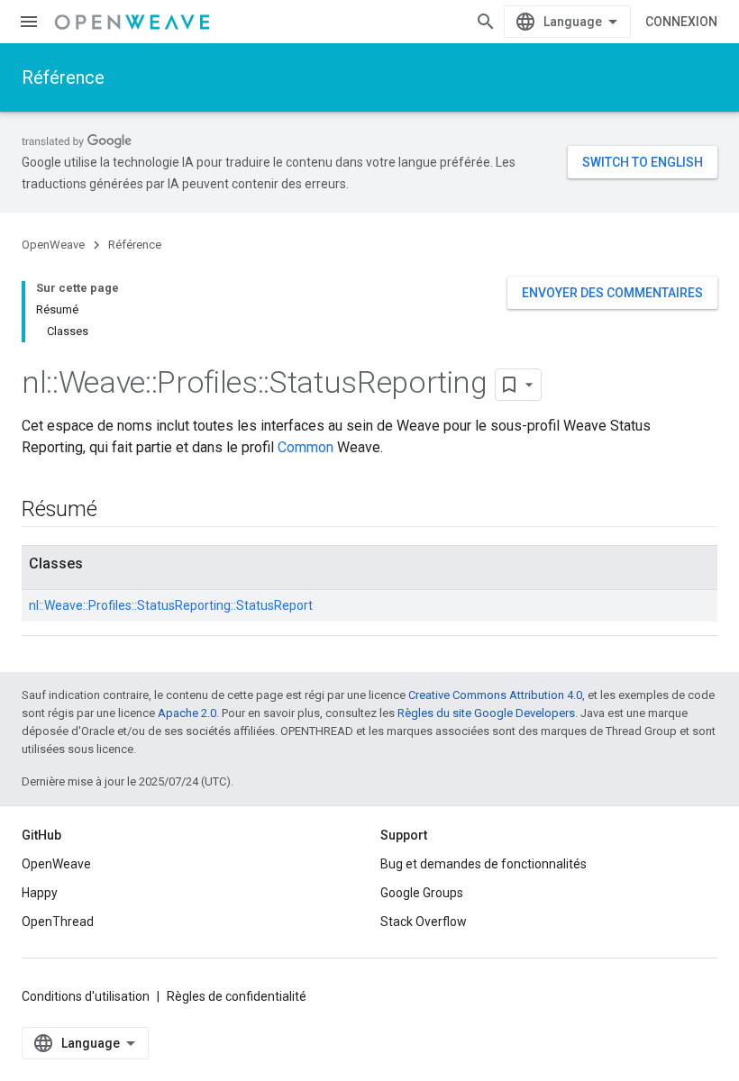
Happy (40, 893)
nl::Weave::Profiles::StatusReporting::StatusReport (171, 605)
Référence (63, 77)
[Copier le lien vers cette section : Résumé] (115, 511)
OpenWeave (53, 244)
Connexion (681, 21)
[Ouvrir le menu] (29, 21)
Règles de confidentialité (236, 996)
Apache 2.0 (187, 713)
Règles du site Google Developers (486, 713)
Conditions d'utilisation (86, 996)
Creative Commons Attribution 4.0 (495, 695)
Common (305, 447)
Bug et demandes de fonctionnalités (483, 864)
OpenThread (58, 921)
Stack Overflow (423, 921)
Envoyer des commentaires (612, 293)
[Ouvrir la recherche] (486, 21)
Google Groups (421, 893)
